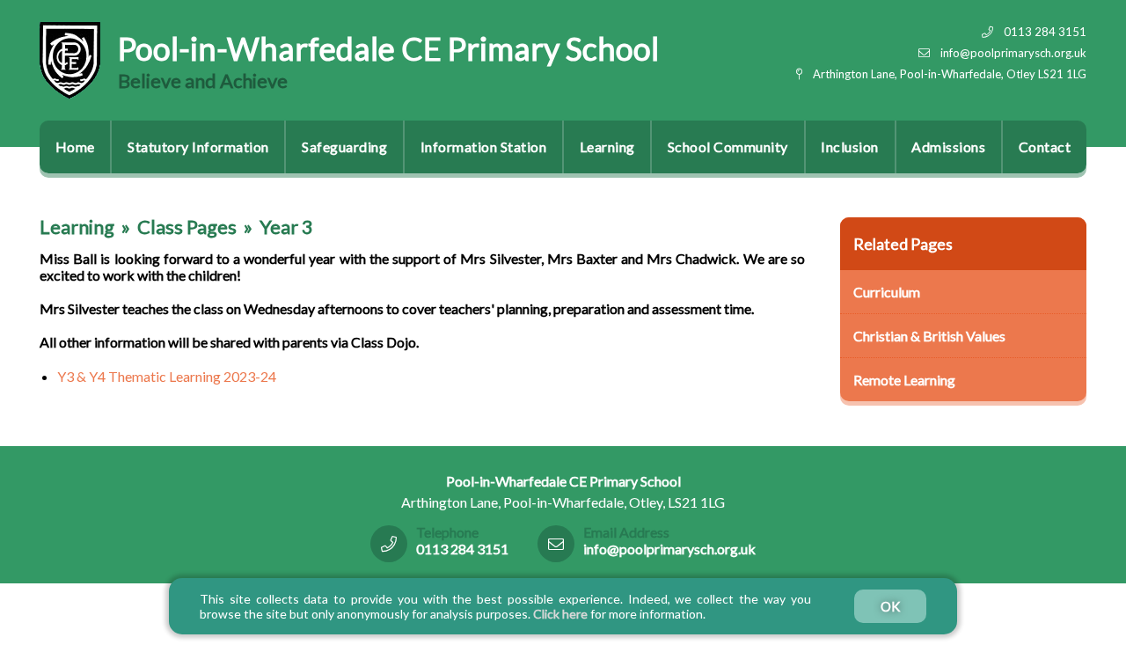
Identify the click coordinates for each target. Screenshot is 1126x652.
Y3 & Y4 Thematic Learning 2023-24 (166, 376)
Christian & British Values (929, 335)
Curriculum (886, 291)
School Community (728, 146)
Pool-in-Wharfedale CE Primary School (388, 48)
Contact (1045, 146)
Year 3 (286, 226)
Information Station (483, 146)
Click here (560, 613)
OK (890, 606)
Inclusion (850, 146)
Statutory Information (198, 146)
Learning (607, 146)
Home (75, 146)
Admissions (948, 146)
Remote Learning (904, 379)
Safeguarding (344, 146)
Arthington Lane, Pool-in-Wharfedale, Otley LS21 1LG (949, 74)
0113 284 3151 (1045, 32)
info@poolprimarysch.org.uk (1013, 53)
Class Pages (187, 226)
